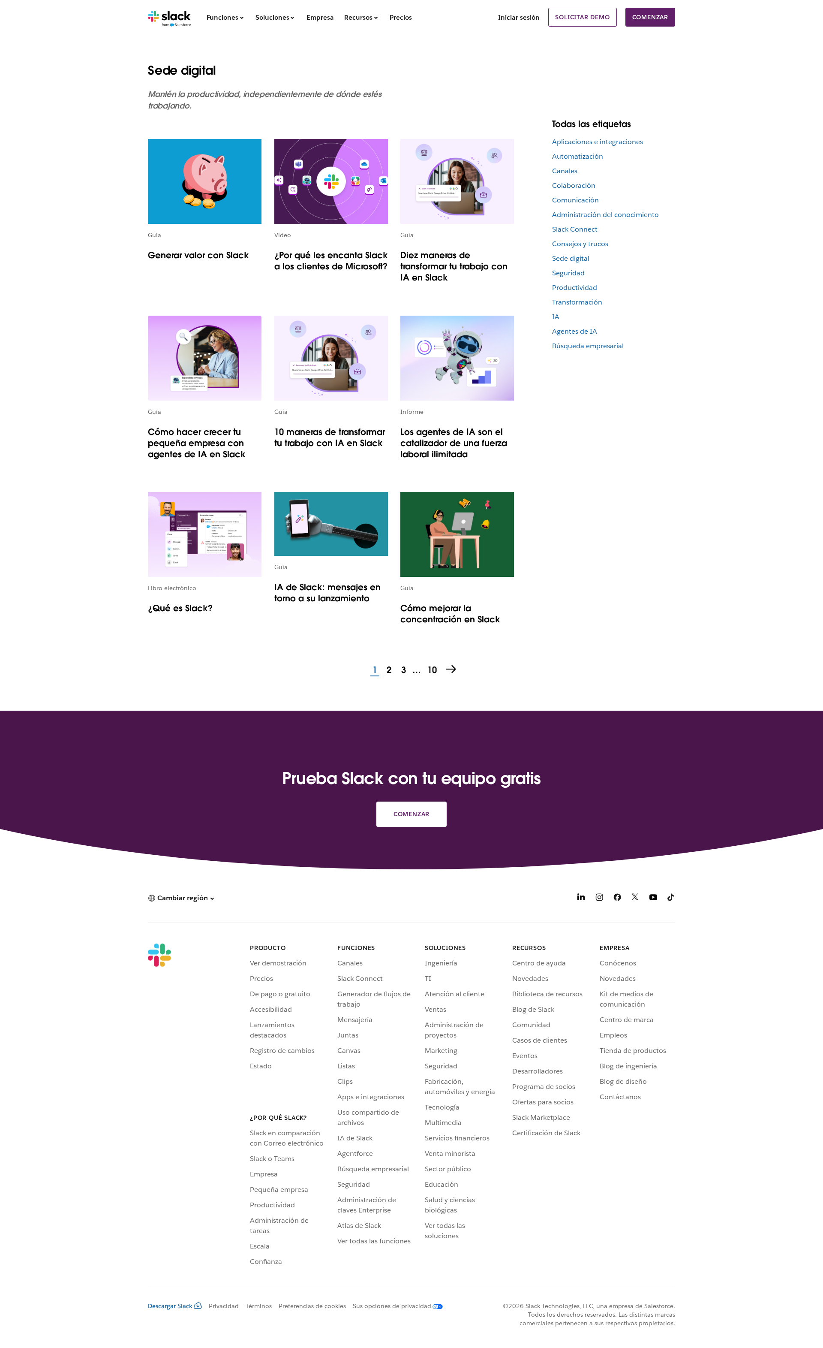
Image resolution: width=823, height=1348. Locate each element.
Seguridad (568, 272)
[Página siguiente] (452, 670)
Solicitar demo (582, 17)
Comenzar (650, 17)
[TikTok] (671, 898)
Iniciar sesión (519, 17)
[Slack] (169, 17)
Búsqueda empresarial (588, 345)
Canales (564, 170)
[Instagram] (599, 898)
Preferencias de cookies (312, 1306)
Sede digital (570, 258)
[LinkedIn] (581, 898)
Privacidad (224, 1306)
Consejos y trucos (580, 243)
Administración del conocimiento (605, 214)
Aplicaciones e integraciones (597, 141)
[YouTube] (653, 898)
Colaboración (573, 185)
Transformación (577, 302)
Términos (259, 1306)
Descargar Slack (170, 1306)
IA (555, 316)
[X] (635, 898)
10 (431, 670)
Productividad (574, 287)
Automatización (577, 156)
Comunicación (575, 200)
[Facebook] (617, 898)
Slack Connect (575, 229)
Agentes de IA (574, 331)
